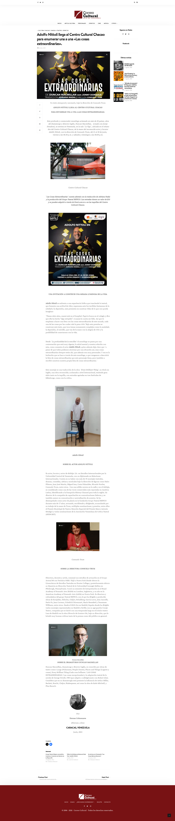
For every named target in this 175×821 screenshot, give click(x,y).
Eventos (92, 23)
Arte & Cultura (70, 23)
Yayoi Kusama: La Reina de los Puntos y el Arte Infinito (130, 75)
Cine (99, 23)
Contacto (107, 802)
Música (106, 23)
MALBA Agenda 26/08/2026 (129, 65)
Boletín (99, 802)
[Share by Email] (40, 124)
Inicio (60, 23)
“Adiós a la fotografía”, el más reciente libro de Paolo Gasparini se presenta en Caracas (131, 96)
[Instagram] (43, 2)
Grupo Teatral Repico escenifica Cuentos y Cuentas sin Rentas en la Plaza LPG (55, 756)
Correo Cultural (80, 810)
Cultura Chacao (44, 30)
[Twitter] (40, 2)
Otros (114, 23)
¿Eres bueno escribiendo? (85, 802)
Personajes (82, 23)
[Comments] (40, 130)
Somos (72, 802)
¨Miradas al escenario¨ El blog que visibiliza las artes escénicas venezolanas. (131, 85)
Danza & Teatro (56, 30)
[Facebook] (38, 2)
